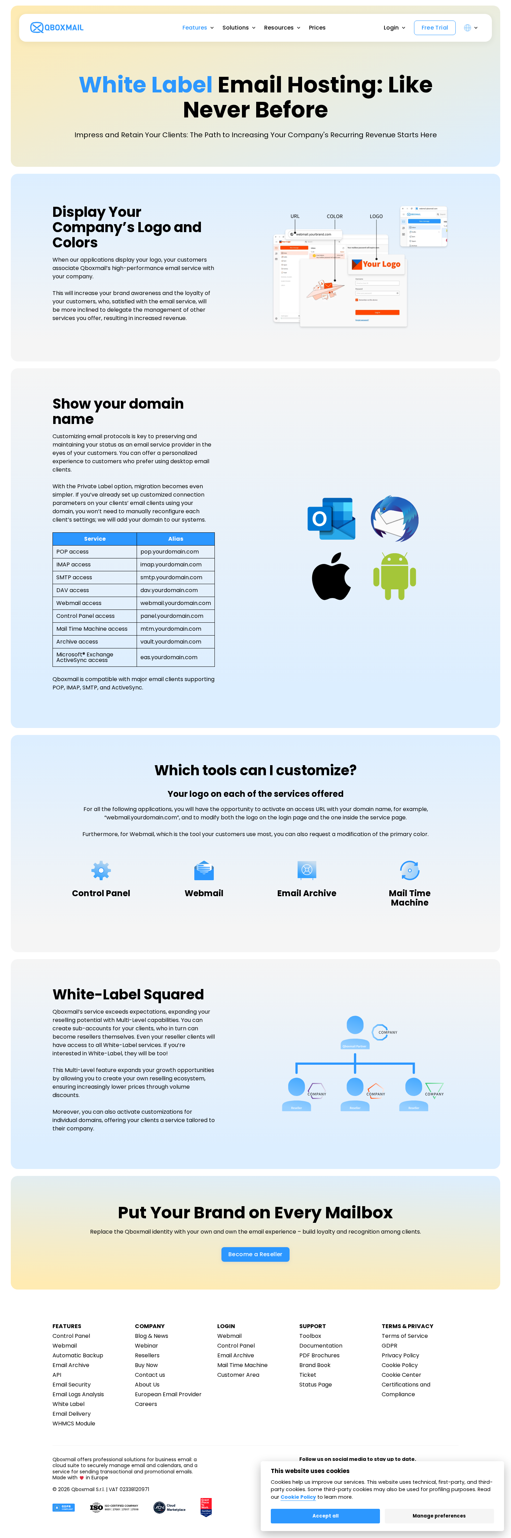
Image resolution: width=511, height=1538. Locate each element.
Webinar (146, 1346)
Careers (146, 1404)
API (56, 1375)
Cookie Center (401, 1375)
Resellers (147, 1355)
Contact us (150, 1375)
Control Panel (71, 1336)
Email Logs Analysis (78, 1394)
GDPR (389, 1346)
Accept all (326, 1516)
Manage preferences (439, 1516)
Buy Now (146, 1365)
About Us (147, 1385)
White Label (68, 1404)
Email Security (71, 1385)
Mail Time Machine (242, 1365)
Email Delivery (71, 1414)
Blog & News (151, 1336)
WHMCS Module (73, 1423)
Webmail (64, 1346)
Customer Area (238, 1375)
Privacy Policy (400, 1355)
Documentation (320, 1346)
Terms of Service (405, 1336)
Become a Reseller (255, 1254)
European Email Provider (168, 1394)
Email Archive (70, 1365)
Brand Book (315, 1365)
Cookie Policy (400, 1365)
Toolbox (310, 1336)
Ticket (307, 1375)
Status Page (315, 1385)
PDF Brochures (319, 1355)
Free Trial (435, 28)
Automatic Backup (77, 1355)
